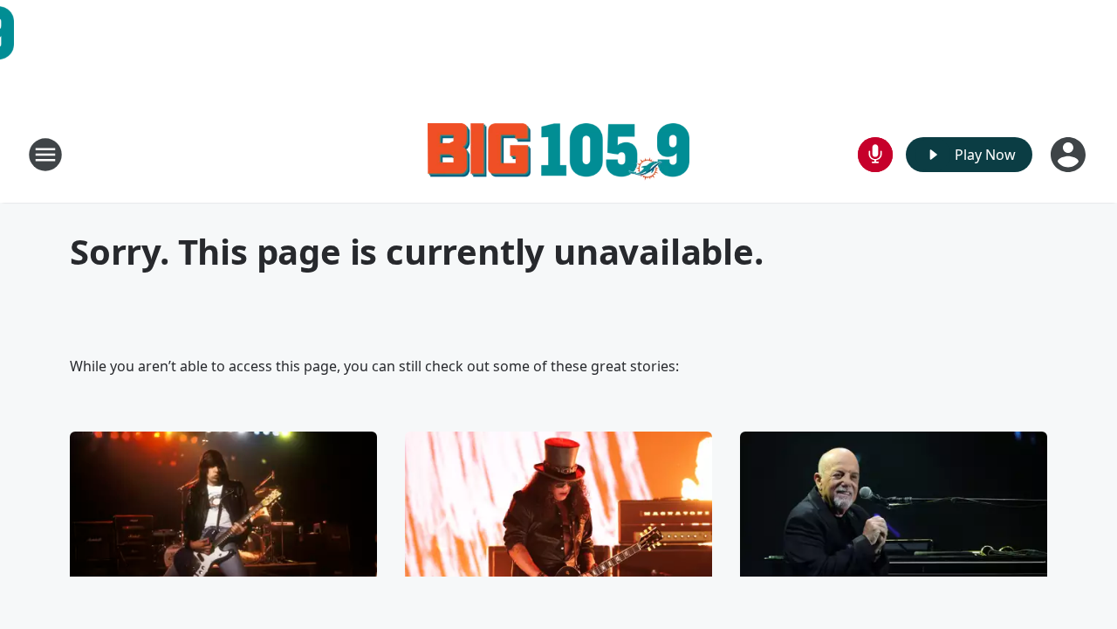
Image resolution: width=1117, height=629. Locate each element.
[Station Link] (558, 154)
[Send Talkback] (875, 154)
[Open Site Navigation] (45, 154)
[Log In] (1070, 154)
